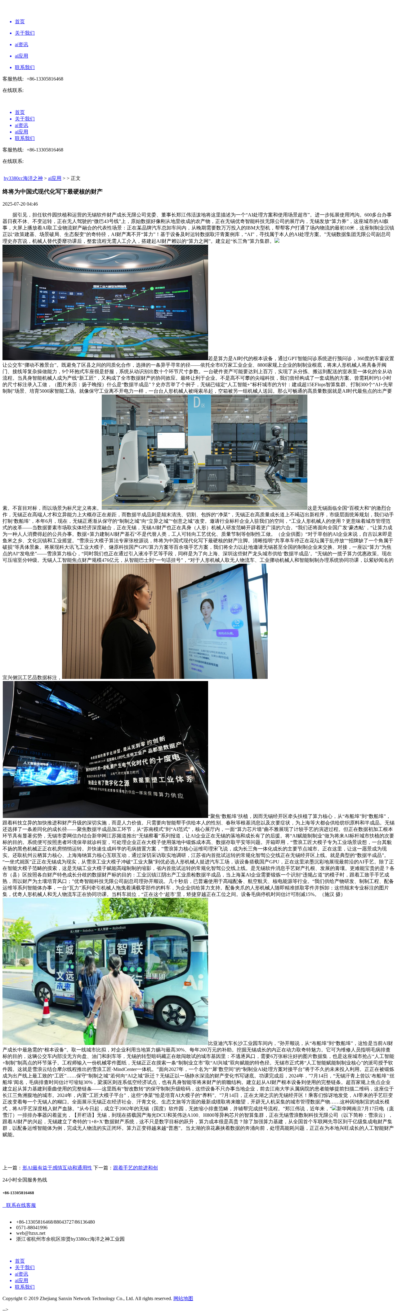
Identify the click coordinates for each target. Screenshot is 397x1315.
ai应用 (54, 178)
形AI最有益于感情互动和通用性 (57, 1167)
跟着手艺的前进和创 (135, 1167)
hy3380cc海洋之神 (23, 178)
